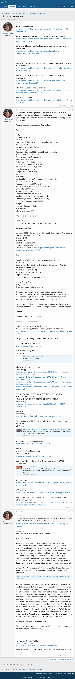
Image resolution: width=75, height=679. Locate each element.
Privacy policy (58, 674)
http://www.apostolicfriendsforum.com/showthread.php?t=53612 (43, 492)
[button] (27, 6)
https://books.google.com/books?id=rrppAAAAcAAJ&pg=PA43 (37, 645)
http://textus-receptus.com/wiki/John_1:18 (33, 444)
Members (33, 6)
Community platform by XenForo (37, 677)
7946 (53, 604)
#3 (72, 511)
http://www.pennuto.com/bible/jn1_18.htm (33, 456)
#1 (72, 23)
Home (4, 6)
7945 (28, 587)
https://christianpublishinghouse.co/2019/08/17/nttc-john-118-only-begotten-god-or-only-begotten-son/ (44, 503)
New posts (4, 10)
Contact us (38, 674)
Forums (12, 6)
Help (64, 674)
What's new (22, 6)
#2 (72, 109)
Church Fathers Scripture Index (28, 346)
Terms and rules (47, 674)
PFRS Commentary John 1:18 (33, 357)
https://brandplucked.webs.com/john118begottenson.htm (40, 416)
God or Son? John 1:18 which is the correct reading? (40, 467)
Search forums (13, 10)
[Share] (69, 23)
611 (47, 587)
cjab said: (19, 515)
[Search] (72, 6)
